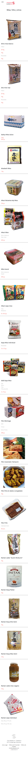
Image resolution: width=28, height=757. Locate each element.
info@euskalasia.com (14, 748)
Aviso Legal (4, 745)
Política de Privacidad (14, 745)
